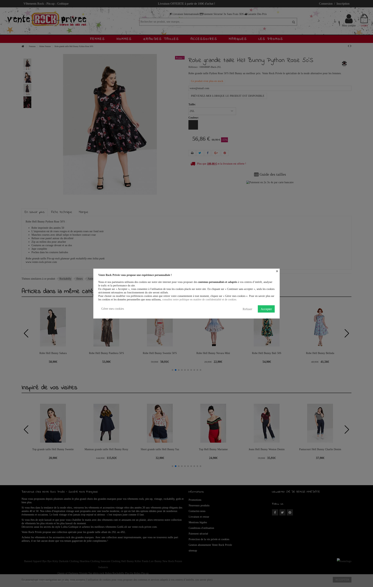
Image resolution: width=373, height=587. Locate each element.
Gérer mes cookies (112, 308)
